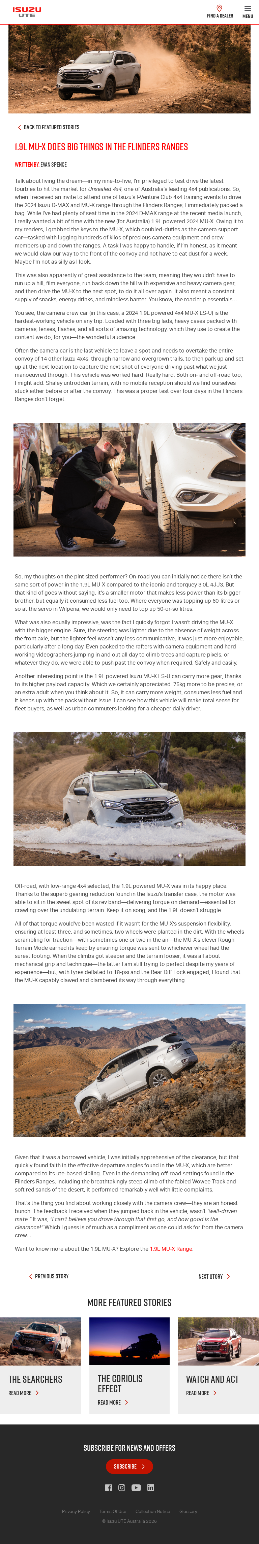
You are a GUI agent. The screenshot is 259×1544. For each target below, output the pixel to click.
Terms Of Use (112, 1512)
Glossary (188, 1512)
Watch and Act (212, 1379)
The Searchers (35, 1379)
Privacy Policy (76, 1512)
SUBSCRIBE (125, 1466)
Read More (20, 1393)
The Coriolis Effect (120, 1383)
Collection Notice (153, 1512)
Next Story (211, 1277)
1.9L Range (171, 1249)
